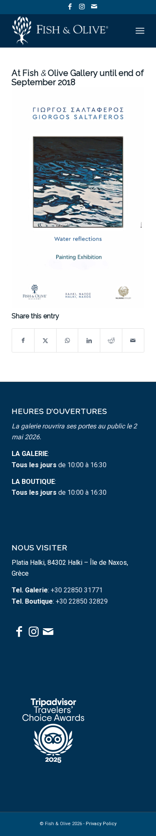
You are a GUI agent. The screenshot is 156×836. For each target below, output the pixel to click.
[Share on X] (45, 340)
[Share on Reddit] (111, 340)
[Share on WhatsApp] (67, 340)
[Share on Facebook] (23, 340)
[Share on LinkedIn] (89, 340)
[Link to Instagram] (82, 6)
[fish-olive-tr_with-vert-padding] (65, 31)
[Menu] (140, 31)
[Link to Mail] (94, 6)
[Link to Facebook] (70, 6)
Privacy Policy (101, 823)
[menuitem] (140, 31)
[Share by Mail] (133, 340)
